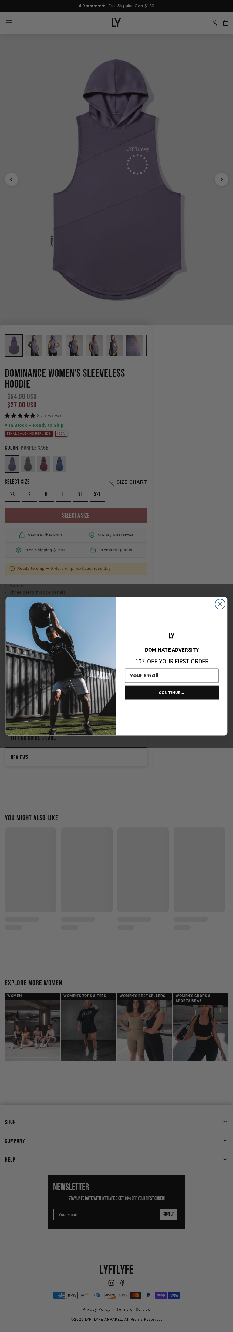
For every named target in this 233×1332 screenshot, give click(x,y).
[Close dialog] (220, 604)
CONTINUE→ (172, 692)
